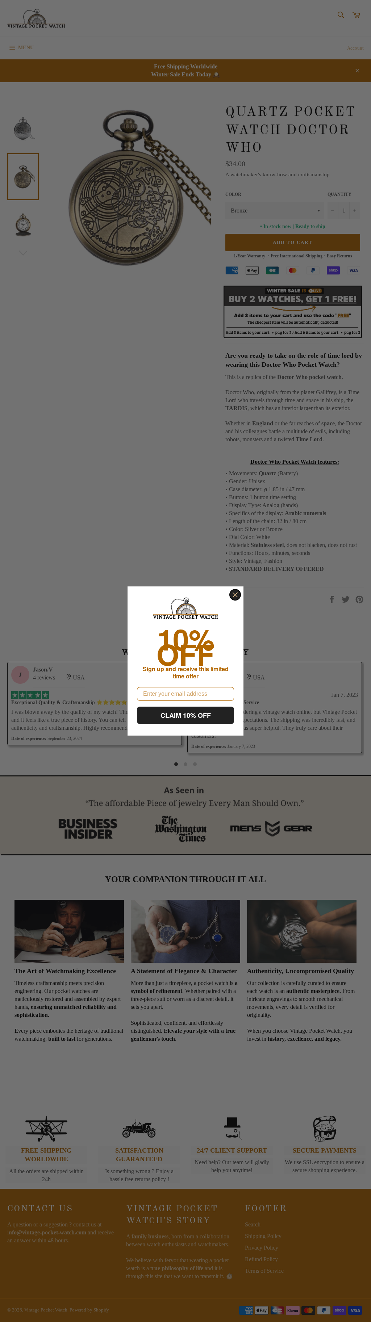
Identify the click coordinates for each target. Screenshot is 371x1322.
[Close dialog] (235, 594)
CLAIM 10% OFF (186, 715)
